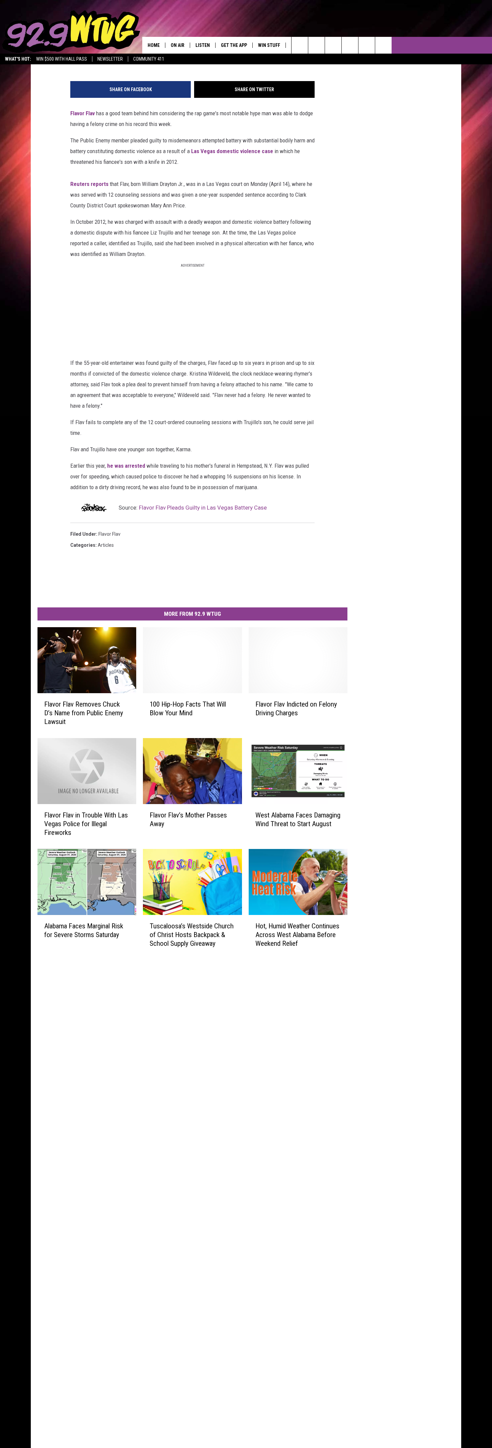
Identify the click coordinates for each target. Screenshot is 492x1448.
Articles (106, 545)
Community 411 (148, 59)
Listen (202, 45)
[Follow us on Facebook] (333, 45)
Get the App (234, 45)
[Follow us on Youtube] (383, 45)
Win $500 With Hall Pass (61, 59)
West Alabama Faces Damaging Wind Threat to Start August (297, 819)
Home (154, 45)
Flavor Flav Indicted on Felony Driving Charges (296, 708)
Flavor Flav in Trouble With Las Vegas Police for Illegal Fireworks (86, 823)
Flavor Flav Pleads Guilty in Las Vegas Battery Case (203, 507)
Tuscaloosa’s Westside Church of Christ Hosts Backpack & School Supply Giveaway (192, 934)
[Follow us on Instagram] (350, 45)
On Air (177, 45)
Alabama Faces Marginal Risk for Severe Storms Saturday (83, 930)
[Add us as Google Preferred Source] (316, 45)
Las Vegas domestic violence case (232, 151)
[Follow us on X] (366, 45)
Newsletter (110, 59)
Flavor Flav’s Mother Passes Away (188, 819)
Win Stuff (269, 45)
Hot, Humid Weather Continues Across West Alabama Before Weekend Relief (297, 934)
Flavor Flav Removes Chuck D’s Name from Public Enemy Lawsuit (83, 712)
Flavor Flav (82, 113)
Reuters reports (89, 184)
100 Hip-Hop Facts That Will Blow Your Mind (188, 708)
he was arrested (126, 465)
